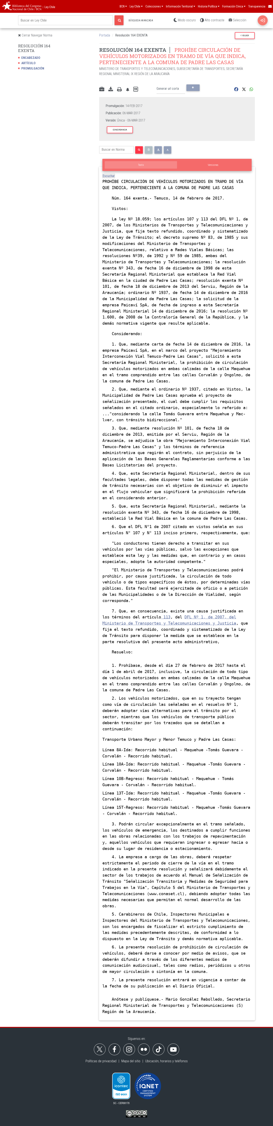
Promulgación (32, 68)
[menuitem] (270, 6)
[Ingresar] (263, 20)
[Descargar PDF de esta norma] (110, 89)
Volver (245, 35)
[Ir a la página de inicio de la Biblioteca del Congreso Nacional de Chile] (22, 6)
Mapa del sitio (130, 1061)
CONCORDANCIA (120, 130)
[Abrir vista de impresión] (119, 89)
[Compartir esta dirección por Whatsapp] (251, 89)
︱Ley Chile (48, 7)
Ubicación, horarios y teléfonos (166, 1061)
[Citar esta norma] (135, 89)
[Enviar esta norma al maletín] (101, 89)
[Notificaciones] (127, 89)
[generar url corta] (192, 87)
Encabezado (30, 58)
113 (165, 617)
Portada (104, 35)
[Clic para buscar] (119, 20)
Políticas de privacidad (101, 1061)
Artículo (28, 63)
